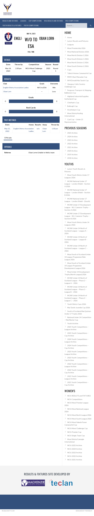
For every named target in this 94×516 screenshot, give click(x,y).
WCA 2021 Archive (74, 460)
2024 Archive (72, 136)
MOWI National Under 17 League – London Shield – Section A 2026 (77, 183)
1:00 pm (55, 129)
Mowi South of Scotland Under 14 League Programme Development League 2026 (78, 265)
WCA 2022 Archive (74, 456)
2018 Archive (72, 158)
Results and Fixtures (10, 20)
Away (44, 125)
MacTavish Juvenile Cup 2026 (78, 307)
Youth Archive (72, 323)
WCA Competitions (74, 399)
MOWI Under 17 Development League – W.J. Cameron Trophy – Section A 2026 (78, 207)
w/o (38, 129)
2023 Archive (72, 140)
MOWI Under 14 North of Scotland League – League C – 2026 (76, 248)
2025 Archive (72, 133)
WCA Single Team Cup (76, 436)
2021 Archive (72, 147)
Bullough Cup (72, 106)
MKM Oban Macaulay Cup (77, 77)
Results (38, 125)
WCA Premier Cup (74, 432)
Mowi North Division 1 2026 (77, 55)
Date (7, 125)
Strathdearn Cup (73, 110)
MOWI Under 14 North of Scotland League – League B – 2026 (76, 239)
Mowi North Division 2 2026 (77, 62)
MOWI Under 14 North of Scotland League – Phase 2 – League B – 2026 (76, 289)
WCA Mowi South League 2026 (79, 419)
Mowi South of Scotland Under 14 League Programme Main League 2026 (78, 257)
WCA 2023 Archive (74, 453)
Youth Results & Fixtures (11, 25)
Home (31, 125)
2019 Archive (72, 154)
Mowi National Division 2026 (78, 52)
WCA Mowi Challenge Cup (77, 428)
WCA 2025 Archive (74, 445)
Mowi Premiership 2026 (76, 48)
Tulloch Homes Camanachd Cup (79, 73)
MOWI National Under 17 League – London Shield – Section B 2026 (77, 192)
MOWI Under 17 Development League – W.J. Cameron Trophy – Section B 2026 (78, 216)
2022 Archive (72, 144)
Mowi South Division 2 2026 (77, 66)
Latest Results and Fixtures (77, 41)
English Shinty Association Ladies (16, 87)
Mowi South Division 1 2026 (77, 59)
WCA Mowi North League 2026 (79, 415)
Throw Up (55, 125)
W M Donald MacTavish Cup (78, 80)
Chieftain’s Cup (73, 103)
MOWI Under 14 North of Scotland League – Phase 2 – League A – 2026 (76, 280)
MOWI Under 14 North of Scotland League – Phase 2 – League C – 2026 (76, 298)
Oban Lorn (7, 91)
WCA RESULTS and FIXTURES (53, 20)
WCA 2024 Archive (74, 449)
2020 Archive (72, 151)
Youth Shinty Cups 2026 (76, 304)
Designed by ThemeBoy (84, 511)
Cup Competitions (35, 20)
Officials (8, 137)
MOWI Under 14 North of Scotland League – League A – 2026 (76, 230)
